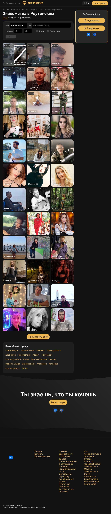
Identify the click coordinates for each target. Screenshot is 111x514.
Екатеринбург (12, 350)
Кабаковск (10, 355)
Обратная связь (42, 456)
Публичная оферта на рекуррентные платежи (66, 488)
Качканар (53, 364)
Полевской (47, 355)
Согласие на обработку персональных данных (66, 478)
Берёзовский (28, 364)
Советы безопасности (66, 452)
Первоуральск (54, 350)
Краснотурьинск (13, 359)
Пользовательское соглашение (68, 462)
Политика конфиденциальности (67, 469)
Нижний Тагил (27, 350)
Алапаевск (42, 364)
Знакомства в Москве (91, 467)
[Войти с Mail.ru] (94, 34)
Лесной (52, 359)
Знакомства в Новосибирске (91, 480)
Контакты (38, 454)
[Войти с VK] (88, 34)
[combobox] (17, 25)
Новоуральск (24, 355)
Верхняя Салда (12, 364)
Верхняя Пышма (39, 359)
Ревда (26, 359)
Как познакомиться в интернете (92, 454)
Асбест (36, 355)
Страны (88, 459)
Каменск (41, 350)
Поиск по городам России (92, 462)
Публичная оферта (64, 457)
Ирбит (25, 368)
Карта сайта (90, 484)
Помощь (38, 451)
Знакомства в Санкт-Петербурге (91, 474)
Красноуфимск (12, 368)
